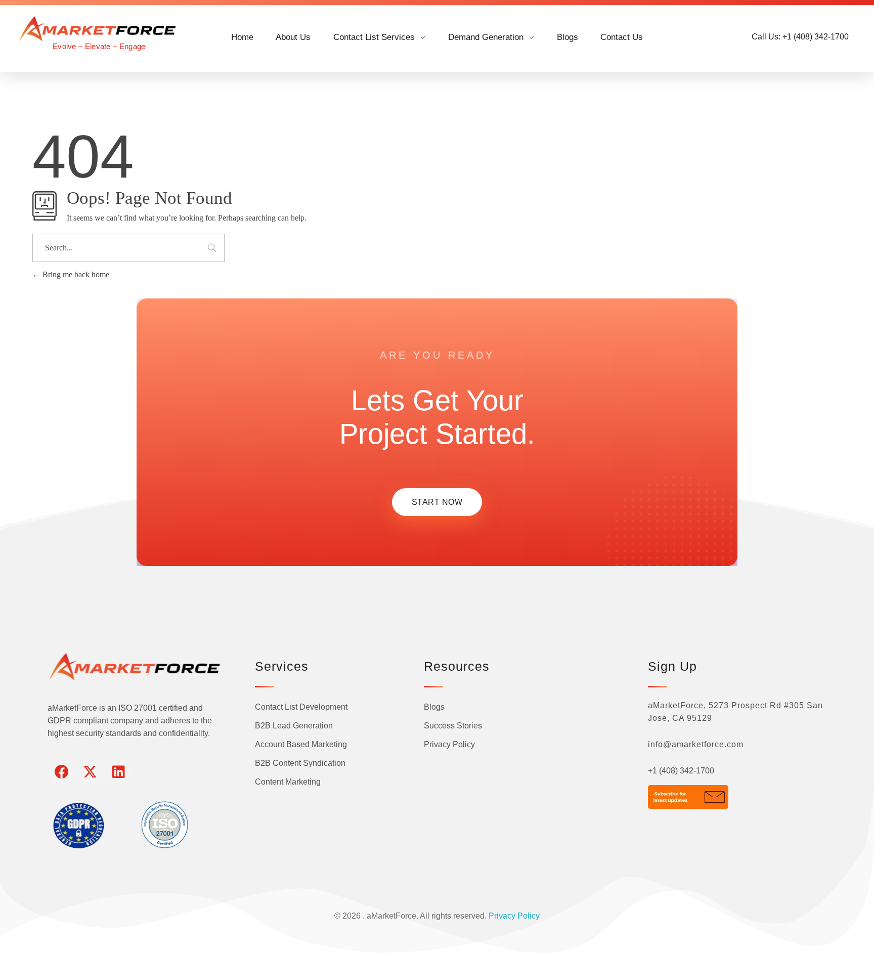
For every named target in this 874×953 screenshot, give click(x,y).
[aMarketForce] (99, 28)
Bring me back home (74, 274)
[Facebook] (62, 772)
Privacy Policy (514, 916)
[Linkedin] (118, 772)
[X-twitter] (90, 772)
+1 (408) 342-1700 (681, 770)
